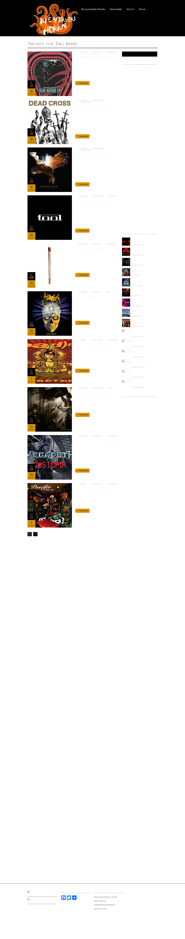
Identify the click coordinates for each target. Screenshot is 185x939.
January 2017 (127, 804)
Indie (124, 141)
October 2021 (128, 587)
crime (124, 96)
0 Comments (82, 52)
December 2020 (129, 625)
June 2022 (126, 561)
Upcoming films (129, 221)
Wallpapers (116, 9)
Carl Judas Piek (111, 52)
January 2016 (128, 850)
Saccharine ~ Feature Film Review (141, 260)
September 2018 (128, 728)
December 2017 (128, 762)
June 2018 (126, 739)
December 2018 (128, 717)
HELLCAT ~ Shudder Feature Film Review (140, 240)
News (124, 164)
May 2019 (126, 698)
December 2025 (128, 432)
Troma (125, 213)
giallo (124, 130)
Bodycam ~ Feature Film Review (140, 382)
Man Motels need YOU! (139, 372)
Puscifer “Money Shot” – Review (92, 488)
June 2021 (126, 603)
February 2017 (128, 800)
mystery (125, 160)
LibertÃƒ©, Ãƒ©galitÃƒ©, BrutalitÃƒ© (96, 392)
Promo (125, 175)
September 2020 (129, 637)
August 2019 (127, 686)
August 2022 (128, 553)
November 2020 (129, 629)
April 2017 (126, 793)
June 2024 (126, 473)
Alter (124, 73)
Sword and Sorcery (130, 202)
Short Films (127, 194)
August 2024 (128, 470)
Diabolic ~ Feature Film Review (140, 291)
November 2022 (129, 542)
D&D (124, 99)
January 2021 (127, 622)
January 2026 (128, 428)
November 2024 (129, 458)
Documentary (128, 103)
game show (127, 122)
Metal (124, 153)
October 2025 (128, 436)
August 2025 (128, 443)
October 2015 (128, 861)
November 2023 (129, 500)
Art (123, 80)
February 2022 (128, 576)
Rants (124, 183)
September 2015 (128, 865)
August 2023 (128, 508)
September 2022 (129, 549)
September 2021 (128, 591)
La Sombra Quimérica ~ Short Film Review (141, 250)
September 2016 (129, 819)
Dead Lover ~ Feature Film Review (141, 342)
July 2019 (126, 690)
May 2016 (126, 834)
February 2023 (128, 530)
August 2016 (128, 823)
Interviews (126, 145)
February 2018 (128, 755)
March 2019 (127, 705)
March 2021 (127, 614)
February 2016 (128, 846)
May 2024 (126, 477)
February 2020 (128, 663)
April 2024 (126, 481)
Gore (124, 134)
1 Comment (82, 340)
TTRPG (125, 217)
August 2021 (127, 595)
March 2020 (128, 660)
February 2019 (128, 709)
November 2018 (128, 720)
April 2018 (126, 747)
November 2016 (129, 812)
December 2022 (128, 538)
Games (125, 126)
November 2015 (128, 857)
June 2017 (126, 785)
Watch (130, 9)
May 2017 (126, 789)
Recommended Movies (93, 9)
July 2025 (126, 447)
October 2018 (128, 724)
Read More (83, 83)
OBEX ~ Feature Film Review (141, 352)
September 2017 (128, 774)
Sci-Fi (124, 191)
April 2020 (127, 656)
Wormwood (112, 196)
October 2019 (128, 679)
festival (125, 115)
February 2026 (128, 424)
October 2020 (128, 633)
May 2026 (126, 413)
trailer (125, 210)
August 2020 (128, 641)
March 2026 (127, 420)
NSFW (124, 168)
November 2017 (128, 766)
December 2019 (128, 671)
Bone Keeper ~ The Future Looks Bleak (140, 332)
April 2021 (126, 610)
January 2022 (128, 580)
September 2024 (129, 466)
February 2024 (128, 489)
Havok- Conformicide (87, 296)
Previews (125, 172)
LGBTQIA (126, 149)
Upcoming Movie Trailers (133, 225)
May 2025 (126, 451)
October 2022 (128, 546)
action (125, 69)
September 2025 (129, 439)
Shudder (125, 198)
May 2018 (126, 743)
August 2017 (127, 777)
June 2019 (126, 694)
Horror (125, 137)
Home (142, 9)
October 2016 (128, 815)
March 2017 (127, 796)
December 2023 (128, 496)
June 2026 (126, 409)
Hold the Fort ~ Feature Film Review (140, 270)
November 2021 (128, 584)
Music (124, 156)
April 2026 (126, 417)
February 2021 (128, 618)
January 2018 (127, 758)
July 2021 (126, 599)
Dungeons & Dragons (131, 107)
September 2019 (128, 682)
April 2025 (126, 454)
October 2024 (128, 462)
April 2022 (126, 568)
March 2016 (127, 842)
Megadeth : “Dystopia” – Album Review (96, 440)
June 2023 (126, 515)
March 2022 (127, 572)
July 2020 (126, 644)
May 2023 (126, 519)
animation (126, 77)
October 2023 (128, 504)
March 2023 (127, 527)
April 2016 (126, 838)
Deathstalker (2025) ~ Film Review (141, 321)
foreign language (129, 118)
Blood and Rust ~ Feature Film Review (140, 281)
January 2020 (128, 667)
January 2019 (127, 713)
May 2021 (126, 606)
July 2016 (126, 827)
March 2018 (127, 751)
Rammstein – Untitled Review (90, 248)
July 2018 (126, 736)
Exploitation (127, 111)
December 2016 (128, 808)
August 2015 (127, 869)
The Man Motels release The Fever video (96, 56)
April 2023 (126, 523)
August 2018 (127, 732)
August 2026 (128, 401)
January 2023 (128, 534)
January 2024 (128, 492)
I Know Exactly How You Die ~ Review (141, 311)
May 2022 (126, 565)
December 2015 (128, 853)
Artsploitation (128, 84)
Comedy (125, 92)
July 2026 (126, 405)
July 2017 (126, 781)
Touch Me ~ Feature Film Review (141, 301)
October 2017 (128, 770)
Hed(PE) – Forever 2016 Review (91, 344)
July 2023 (126, 511)
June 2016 (126, 831)
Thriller (125, 206)
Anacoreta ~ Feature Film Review (141, 362)
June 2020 (126, 648)
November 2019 (128, 675)
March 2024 (127, 485)
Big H (108, 292)
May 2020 (127, 652)
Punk (124, 179)
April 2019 (126, 701)
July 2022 (126, 557)
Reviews (125, 187)
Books (124, 88)
